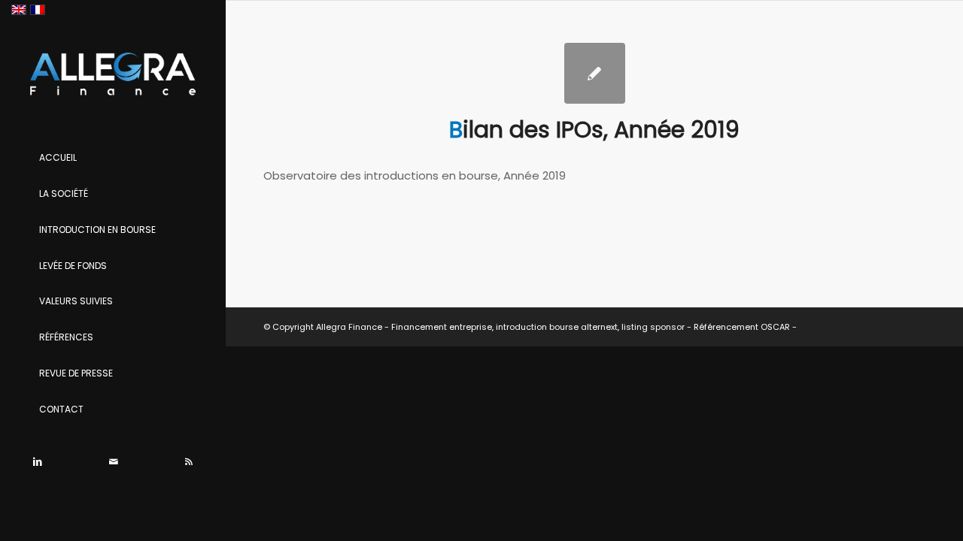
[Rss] (188, 462)
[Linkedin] (37, 462)
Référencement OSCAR (742, 327)
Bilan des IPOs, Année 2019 (594, 129)
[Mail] (112, 462)
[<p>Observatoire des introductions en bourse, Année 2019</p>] (594, 73)
